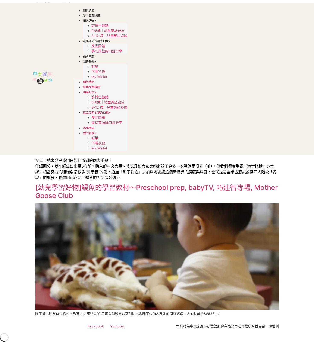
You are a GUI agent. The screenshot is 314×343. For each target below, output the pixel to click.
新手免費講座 (91, 15)
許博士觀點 (100, 25)
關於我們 (88, 10)
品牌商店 (88, 56)
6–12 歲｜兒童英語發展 (109, 36)
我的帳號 (88, 61)
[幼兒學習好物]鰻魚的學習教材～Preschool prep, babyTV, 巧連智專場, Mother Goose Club (156, 191)
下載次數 (98, 71)
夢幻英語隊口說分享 (106, 51)
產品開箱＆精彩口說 (96, 41)
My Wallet (99, 77)
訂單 (94, 66)
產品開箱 (98, 46)
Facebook (96, 326)
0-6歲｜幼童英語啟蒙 (108, 31)
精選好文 (88, 20)
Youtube (117, 326)
